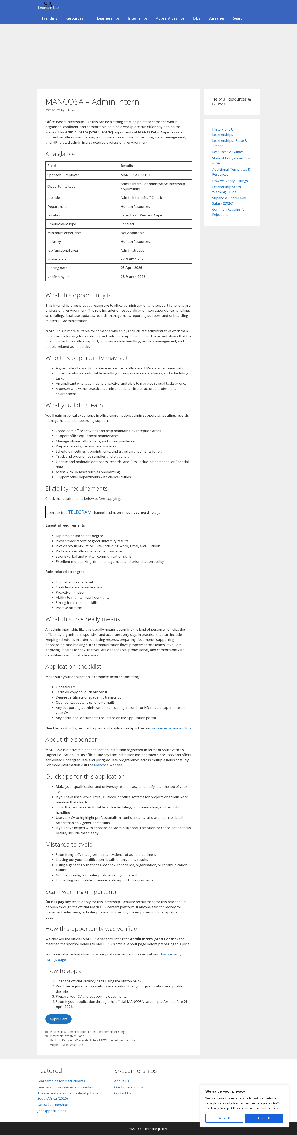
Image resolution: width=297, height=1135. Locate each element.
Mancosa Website (108, 765)
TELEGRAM (80, 512)
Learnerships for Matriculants (61, 1081)
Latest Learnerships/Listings (107, 1032)
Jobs (196, 18)
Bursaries (216, 18)
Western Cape (74, 1036)
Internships (138, 18)
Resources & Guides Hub (171, 728)
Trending (49, 18)
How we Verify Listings (230, 180)
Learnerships (108, 18)
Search (239, 18)
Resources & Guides (228, 151)
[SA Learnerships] (49, 6)
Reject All (224, 1118)
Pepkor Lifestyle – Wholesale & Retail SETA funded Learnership (92, 1040)
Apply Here (58, 1019)
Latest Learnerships (53, 1104)
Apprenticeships (170, 18)
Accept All (264, 1118)
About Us (121, 1081)
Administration (76, 1032)
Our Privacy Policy (128, 1087)
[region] (244, 1106)
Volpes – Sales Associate (66, 1045)
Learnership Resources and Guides (65, 1087)
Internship (57, 1036)
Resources (74, 18)
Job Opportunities (51, 1110)
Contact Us (122, 1093)
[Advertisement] (148, 54)
